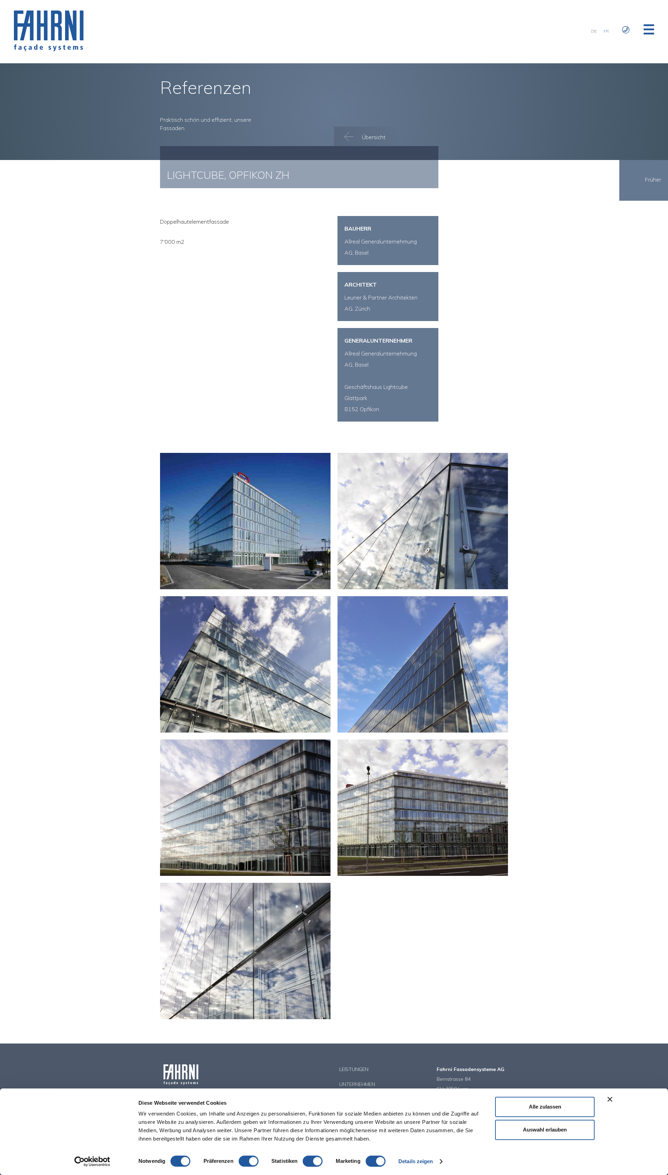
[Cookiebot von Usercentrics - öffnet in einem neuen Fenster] (92, 1161)
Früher (653, 179)
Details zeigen (415, 1161)
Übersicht (372, 137)
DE (594, 31)
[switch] (249, 1161)
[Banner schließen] (609, 1099)
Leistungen (353, 1069)
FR (606, 31)
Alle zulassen (545, 1107)
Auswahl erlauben (545, 1130)
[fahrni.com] (49, 49)
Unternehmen (357, 1084)
